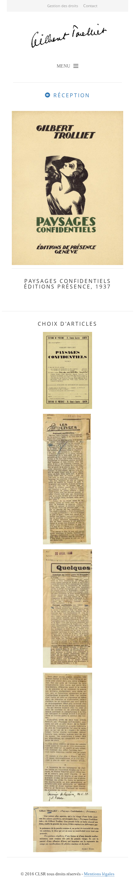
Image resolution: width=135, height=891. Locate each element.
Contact (90, 5)
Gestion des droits (62, 5)
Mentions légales (99, 873)
